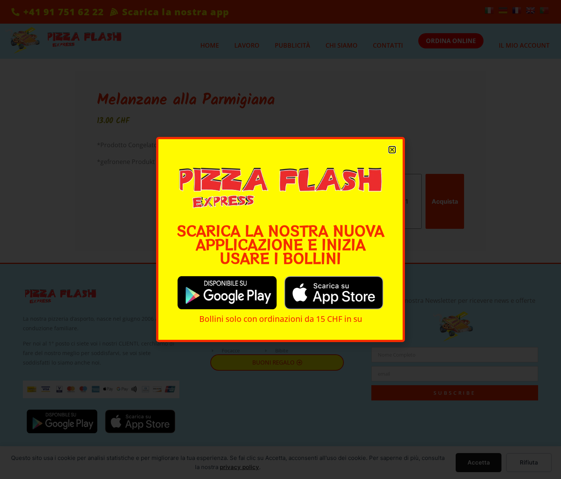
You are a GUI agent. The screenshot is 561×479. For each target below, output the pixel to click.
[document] (280, 239)
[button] (392, 150)
